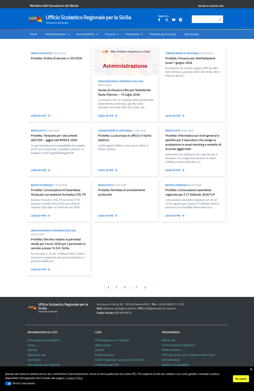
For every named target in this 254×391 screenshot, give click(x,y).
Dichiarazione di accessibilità (43, 340)
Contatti (99, 350)
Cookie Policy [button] (74, 378)
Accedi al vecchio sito (210, 6)
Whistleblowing (170, 360)
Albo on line (168, 340)
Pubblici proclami (171, 350)
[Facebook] (160, 20)
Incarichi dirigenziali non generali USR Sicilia (119, 360)
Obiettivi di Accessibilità (175, 365)
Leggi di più (39, 115)
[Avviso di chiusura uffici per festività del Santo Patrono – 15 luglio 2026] (126, 60)
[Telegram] (180, 20)
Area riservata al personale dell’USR (120, 81)
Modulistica (38, 130)
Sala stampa (191, 34)
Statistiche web (36, 355)
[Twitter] (166, 20)
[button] (8, 383)
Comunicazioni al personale (182, 53)
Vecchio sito (34, 360)
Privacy (31, 345)
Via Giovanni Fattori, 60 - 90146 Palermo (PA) (123, 304)
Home (33, 34)
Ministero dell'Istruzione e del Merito (54, 5)
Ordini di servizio (41, 53)
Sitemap (32, 350)
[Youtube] (173, 20)
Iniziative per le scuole (163, 34)
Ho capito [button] (241, 378)
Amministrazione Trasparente (178, 345)
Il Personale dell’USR (106, 365)
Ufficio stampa (103, 345)
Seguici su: (163, 16)
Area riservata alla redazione (43, 365)
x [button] (251, 369)
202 (181, 304)
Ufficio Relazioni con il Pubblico (112, 340)
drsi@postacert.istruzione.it (160, 308)
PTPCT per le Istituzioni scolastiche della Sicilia (188, 355)
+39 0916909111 (167, 304)
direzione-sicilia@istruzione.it (120, 308)
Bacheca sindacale (42, 185)
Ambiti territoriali (104, 355)
